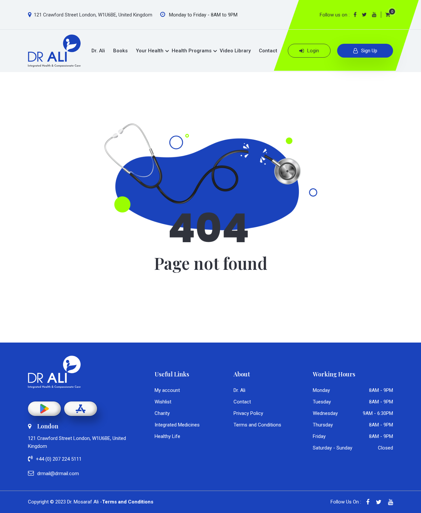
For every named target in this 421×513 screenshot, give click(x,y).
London (47, 426)
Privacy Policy (248, 413)
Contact (268, 51)
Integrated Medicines (177, 425)
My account (167, 390)
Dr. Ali (98, 51)
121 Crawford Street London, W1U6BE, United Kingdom (93, 15)
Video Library (235, 51)
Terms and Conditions (257, 425)
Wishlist (163, 402)
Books (120, 51)
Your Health (149, 51)
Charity (162, 413)
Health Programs (191, 51)
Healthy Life (167, 436)
